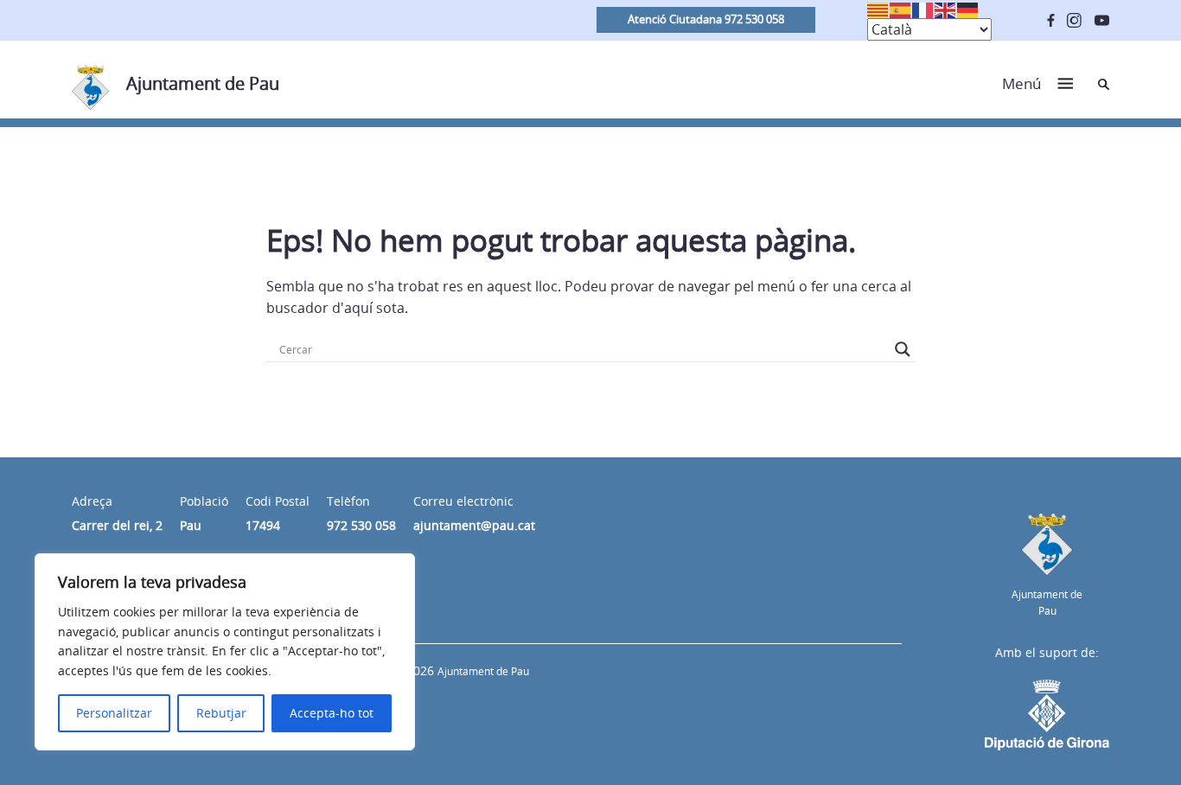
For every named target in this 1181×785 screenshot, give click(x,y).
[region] (225, 651)
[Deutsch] (968, 8)
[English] (946, 8)
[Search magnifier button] (903, 349)
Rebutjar (221, 713)
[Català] (878, 8)
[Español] (901, 8)
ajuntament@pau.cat (474, 525)
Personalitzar (114, 713)
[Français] (923, 8)
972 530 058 (361, 525)
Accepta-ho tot (331, 713)
